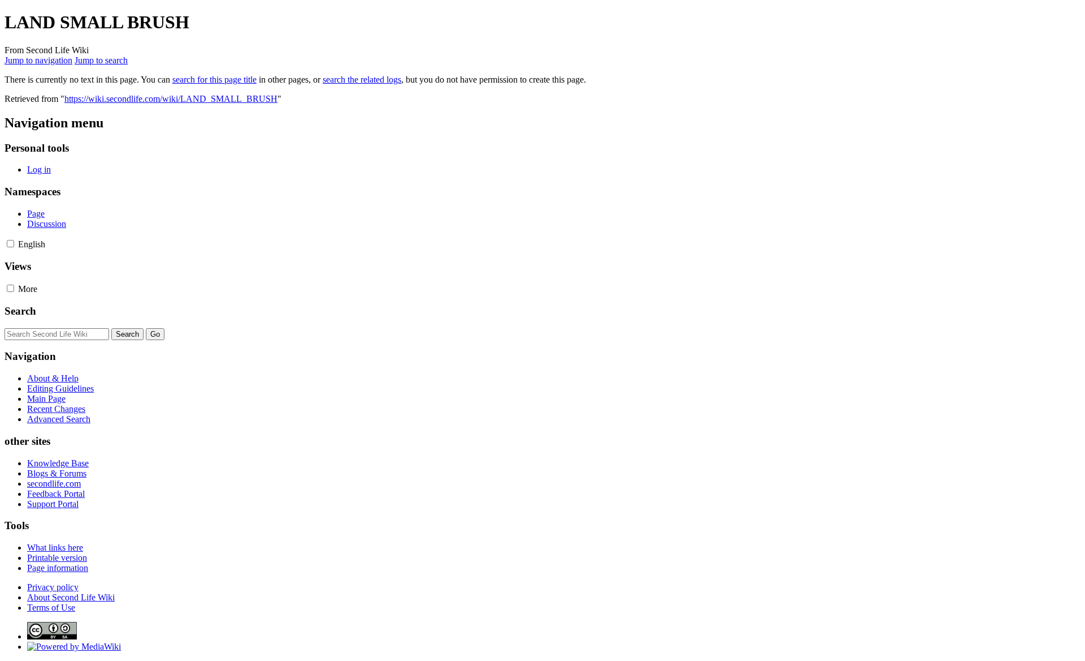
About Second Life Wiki (71, 597)
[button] (10, 243)
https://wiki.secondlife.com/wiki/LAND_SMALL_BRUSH (170, 99)
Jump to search (101, 60)
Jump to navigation (38, 60)
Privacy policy (53, 587)
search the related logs (362, 79)
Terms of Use (51, 607)
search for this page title (214, 79)
